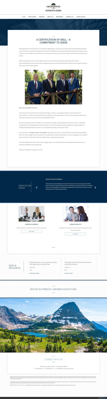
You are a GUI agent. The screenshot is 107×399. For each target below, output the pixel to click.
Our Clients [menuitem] (32, 16)
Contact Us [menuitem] (69, 16)
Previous (8, 230)
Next (99, 230)
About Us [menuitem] (50, 16)
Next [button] (95, 187)
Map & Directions (69, 368)
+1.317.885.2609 (59, 368)
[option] (66, 185)
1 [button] (53, 247)
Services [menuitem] (42, 16)
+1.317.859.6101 (39, 368)
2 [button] (54, 247)
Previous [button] (36, 187)
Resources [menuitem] (59, 16)
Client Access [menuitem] (80, 16)
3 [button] (55, 247)
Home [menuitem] (24, 16)
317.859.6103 (48, 368)
